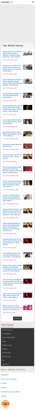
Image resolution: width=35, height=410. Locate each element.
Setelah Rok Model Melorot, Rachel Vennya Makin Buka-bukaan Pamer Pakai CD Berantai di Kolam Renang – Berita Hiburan (11, 227)
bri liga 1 (4, 349)
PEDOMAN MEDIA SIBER (10, 392)
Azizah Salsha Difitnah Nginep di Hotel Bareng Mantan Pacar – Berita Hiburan (13, 121)
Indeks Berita (11, 369)
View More (17, 318)
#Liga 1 (4, 341)
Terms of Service (21, 369)
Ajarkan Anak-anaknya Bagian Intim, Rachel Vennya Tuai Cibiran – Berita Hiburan (12, 295)
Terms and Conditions (9, 379)
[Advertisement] (17, 23)
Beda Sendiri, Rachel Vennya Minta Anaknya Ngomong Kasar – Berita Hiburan (13, 133)
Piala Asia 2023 (6, 352)
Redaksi (4, 396)
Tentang (4, 387)
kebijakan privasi (7, 345)
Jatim (4, 60)
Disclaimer (5, 375)
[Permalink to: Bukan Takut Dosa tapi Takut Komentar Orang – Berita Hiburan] (27, 156)
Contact (4, 383)
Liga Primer (5, 364)
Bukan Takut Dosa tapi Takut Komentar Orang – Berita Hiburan (12, 156)
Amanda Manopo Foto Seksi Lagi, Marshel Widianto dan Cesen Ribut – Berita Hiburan (12, 255)
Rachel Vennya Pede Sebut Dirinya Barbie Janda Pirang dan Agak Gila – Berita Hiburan (13, 307)
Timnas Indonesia (7, 330)
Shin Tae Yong (6, 356)
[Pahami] (7, 2)
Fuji (3, 360)
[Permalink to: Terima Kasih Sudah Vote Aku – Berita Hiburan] (27, 146)
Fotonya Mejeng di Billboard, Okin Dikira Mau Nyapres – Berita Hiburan (12, 95)
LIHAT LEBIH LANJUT (8, 337)
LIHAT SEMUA (6, 333)
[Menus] (33, 2)
